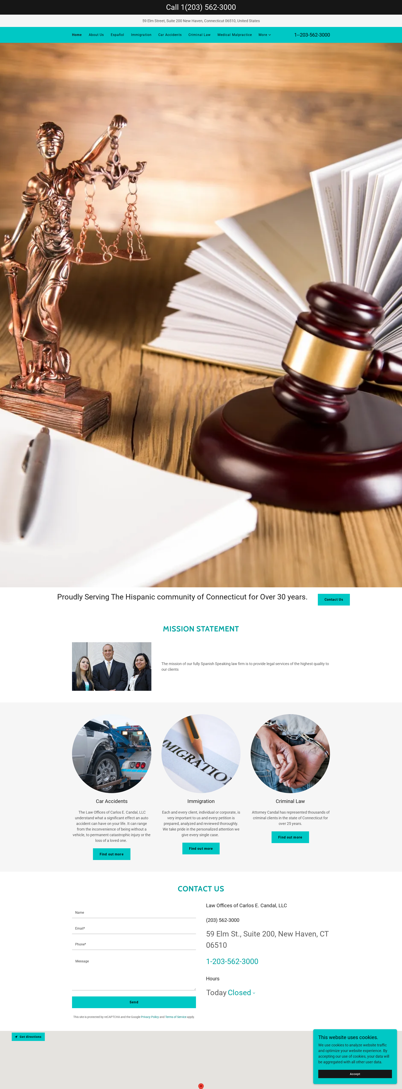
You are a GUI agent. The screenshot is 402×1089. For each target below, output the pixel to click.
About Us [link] (96, 35)
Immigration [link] (141, 35)
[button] (265, 34)
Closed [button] (239, 992)
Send (134, 1002)
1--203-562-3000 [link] (312, 35)
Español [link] (117, 35)
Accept (355, 1074)
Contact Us (334, 600)
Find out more (112, 854)
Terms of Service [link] (175, 1017)
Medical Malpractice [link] (235, 35)
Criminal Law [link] (199, 35)
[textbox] (134, 912)
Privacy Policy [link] (150, 1017)
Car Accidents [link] (170, 35)
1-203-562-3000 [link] (232, 961)
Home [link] (77, 35)
